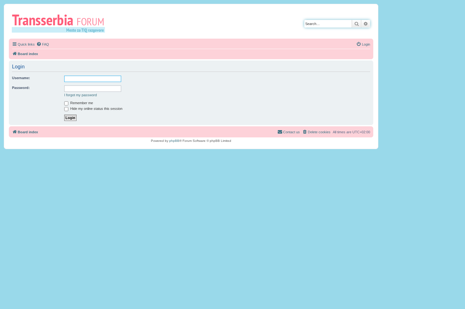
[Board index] (60, 23)
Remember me (81, 103)
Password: (21, 88)
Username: (21, 78)
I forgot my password (80, 95)
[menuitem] (42, 44)
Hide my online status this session (95, 108)
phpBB (174, 140)
